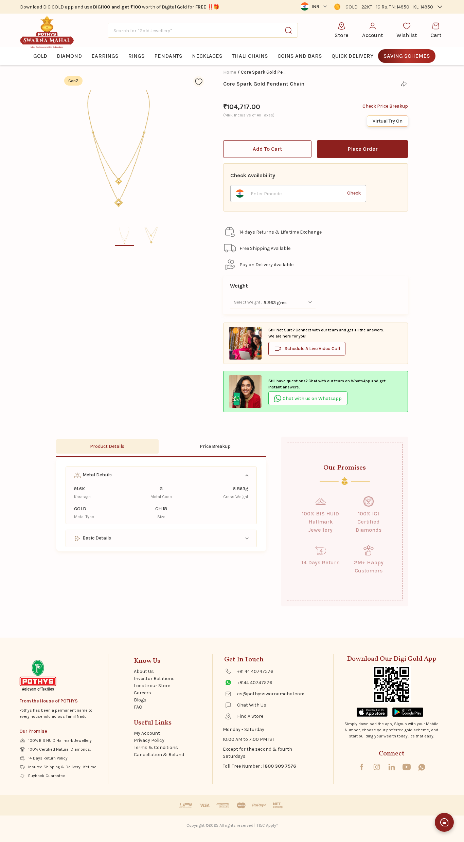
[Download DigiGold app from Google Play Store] (407, 712)
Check (354, 193)
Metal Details (97, 475)
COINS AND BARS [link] (300, 56)
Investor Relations (154, 678)
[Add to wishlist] (198, 81)
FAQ (138, 707)
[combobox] (203, 30)
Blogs (140, 700)
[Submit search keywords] (288, 30)
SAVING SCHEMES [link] (406, 56)
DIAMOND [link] (69, 56)
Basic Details (96, 538)
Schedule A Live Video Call (312, 348)
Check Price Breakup (385, 106)
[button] (388, 7)
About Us (144, 671)
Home (229, 72)
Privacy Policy (149, 740)
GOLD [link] (40, 56)
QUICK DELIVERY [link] (352, 56)
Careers (142, 693)
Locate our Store (152, 686)
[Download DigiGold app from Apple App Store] (372, 712)
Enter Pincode (266, 194)
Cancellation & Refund (159, 754)
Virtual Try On (388, 121)
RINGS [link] (136, 56)
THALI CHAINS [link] (250, 56)
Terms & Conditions (156, 747)
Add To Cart (267, 149)
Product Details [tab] (107, 446)
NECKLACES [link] (207, 56)
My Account (147, 733)
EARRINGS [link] (105, 56)
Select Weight (247, 302)
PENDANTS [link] (168, 56)
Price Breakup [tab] (215, 446)
